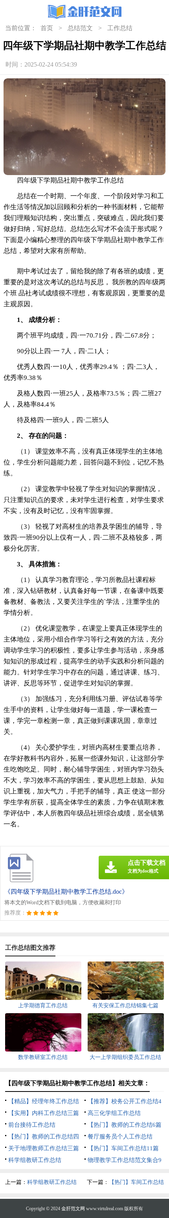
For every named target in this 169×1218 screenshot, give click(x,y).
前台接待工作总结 (31, 1125)
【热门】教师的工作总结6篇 (125, 1125)
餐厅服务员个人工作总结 (120, 1136)
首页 (46, 28)
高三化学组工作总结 (114, 1113)
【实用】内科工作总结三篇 (43, 1113)
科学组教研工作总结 (34, 1160)
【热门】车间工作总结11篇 (123, 1148)
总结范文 (80, 28)
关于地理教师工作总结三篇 (43, 1148)
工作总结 (119, 28)
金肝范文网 (73, 1208)
